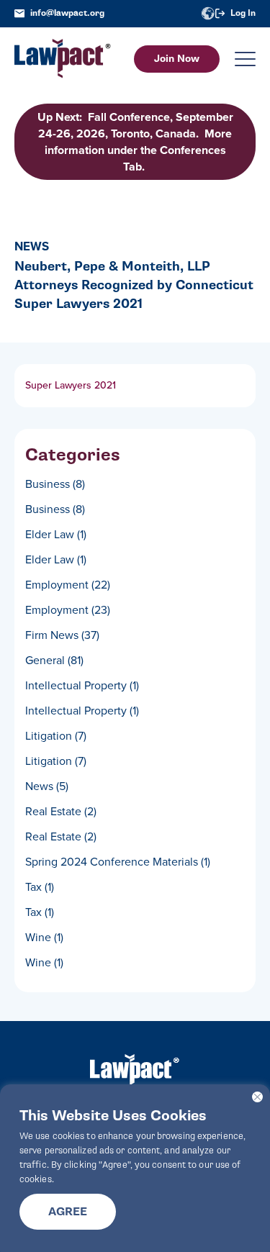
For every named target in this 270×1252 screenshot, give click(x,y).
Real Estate (60, 811)
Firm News (62, 635)
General (54, 660)
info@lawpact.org (67, 13)
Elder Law (55, 534)
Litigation (55, 735)
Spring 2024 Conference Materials (117, 861)
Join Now (176, 59)
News (46, 786)
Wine (44, 937)
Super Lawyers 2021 (70, 385)
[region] (135, 1168)
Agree (67, 1212)
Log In (243, 13)
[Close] (257, 1097)
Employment (67, 584)
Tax (39, 887)
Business (55, 484)
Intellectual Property (82, 685)
